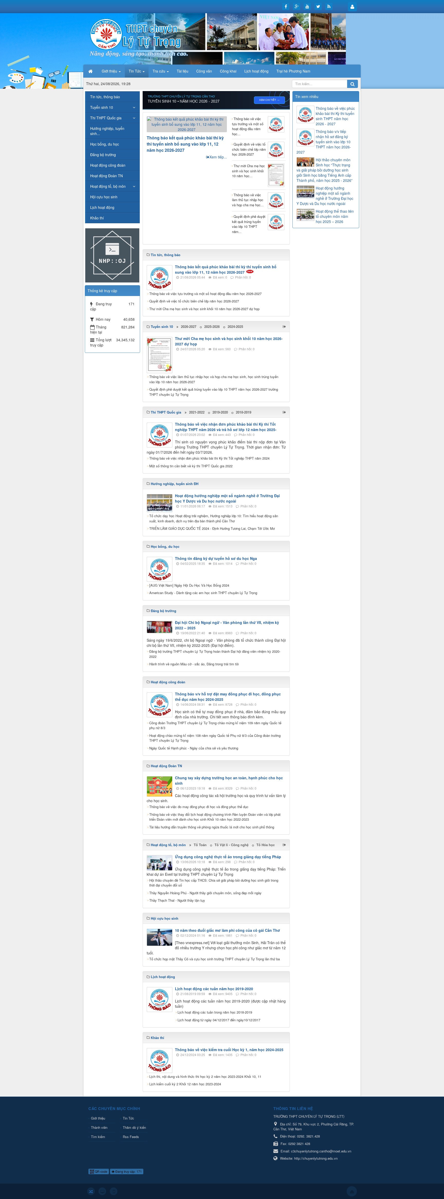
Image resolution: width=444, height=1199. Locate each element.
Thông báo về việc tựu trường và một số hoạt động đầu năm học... (247, 126)
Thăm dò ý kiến (134, 1127)
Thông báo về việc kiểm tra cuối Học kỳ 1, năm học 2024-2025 (229, 1049)
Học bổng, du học (104, 144)
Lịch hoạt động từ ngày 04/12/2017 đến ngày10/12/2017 (219, 1019)
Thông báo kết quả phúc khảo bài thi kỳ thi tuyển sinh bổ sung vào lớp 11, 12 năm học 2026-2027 (185, 144)
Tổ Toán (200, 844)
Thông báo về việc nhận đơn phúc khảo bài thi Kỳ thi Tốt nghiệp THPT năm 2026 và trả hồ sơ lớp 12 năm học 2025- (225, 427)
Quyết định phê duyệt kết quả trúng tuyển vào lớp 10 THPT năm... (248, 224)
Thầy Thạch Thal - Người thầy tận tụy (177, 900)
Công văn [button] (204, 71)
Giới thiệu (98, 1118)
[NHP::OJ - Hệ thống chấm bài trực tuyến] (112, 254)
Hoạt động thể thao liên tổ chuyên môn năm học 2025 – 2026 (335, 216)
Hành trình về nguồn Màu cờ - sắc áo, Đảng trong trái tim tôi (194, 663)
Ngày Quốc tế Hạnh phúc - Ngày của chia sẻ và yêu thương (193, 748)
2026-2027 (188, 326)
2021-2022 (197, 412)
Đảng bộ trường (103, 154)
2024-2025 (235, 326)
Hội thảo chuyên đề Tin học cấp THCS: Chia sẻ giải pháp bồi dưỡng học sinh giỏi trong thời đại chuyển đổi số (213, 883)
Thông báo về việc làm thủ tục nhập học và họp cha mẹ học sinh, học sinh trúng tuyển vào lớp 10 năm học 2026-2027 (213, 379)
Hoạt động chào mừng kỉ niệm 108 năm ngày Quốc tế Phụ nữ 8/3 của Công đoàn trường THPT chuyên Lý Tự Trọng (215, 738)
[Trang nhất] (91, 71)
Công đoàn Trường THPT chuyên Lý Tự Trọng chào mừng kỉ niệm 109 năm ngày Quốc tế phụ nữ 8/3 (215, 725)
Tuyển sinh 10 (101, 107)
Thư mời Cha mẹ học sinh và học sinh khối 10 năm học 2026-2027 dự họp (204, 308)
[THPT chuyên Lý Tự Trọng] (136, 33)
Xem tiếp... (218, 156)
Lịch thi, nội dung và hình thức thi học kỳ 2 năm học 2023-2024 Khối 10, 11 (205, 1076)
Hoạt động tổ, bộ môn (108, 186)
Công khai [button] (228, 71)
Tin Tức (128, 1118)
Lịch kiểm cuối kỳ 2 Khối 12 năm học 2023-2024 (185, 1083)
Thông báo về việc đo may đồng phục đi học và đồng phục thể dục (198, 806)
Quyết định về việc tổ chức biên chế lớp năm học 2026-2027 (249, 149)
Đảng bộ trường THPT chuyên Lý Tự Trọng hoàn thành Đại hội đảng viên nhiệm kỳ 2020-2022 (214, 654)
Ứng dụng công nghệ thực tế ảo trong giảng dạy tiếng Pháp (228, 856)
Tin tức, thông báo (105, 96)
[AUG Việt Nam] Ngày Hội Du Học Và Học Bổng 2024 (189, 585)
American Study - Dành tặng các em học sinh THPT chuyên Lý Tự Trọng (203, 592)
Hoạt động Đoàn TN (106, 175)
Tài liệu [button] (182, 71)
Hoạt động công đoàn (107, 165)
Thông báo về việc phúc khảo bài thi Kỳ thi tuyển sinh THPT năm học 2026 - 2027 (335, 116)
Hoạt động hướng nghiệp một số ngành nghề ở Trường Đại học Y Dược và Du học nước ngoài (227, 498)
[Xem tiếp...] (285, 326)
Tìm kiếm (98, 1136)
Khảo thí (97, 217)
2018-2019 (243, 412)
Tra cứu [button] (159, 71)
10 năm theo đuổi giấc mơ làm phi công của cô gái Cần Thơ (227, 930)
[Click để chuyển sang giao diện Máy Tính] (102, 1191)
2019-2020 (220, 412)
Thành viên (99, 1127)
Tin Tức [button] (135, 71)
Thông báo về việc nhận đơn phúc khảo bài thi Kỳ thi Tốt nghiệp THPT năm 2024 (209, 458)
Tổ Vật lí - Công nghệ (231, 844)
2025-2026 (212, 326)
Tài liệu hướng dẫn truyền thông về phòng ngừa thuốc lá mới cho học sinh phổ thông (211, 827)
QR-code (100, 1171)
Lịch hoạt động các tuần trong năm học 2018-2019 (215, 1012)
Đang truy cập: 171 (128, 1171)
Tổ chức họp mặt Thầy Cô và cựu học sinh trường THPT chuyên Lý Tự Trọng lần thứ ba (214, 958)
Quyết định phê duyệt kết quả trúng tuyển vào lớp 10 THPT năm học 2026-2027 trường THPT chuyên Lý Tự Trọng (213, 392)
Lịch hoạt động (102, 207)
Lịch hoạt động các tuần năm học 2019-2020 (214, 988)
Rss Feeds (131, 1136)
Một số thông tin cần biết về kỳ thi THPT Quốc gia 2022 (191, 465)
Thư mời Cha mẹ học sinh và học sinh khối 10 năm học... (248, 170)
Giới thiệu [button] (110, 71)
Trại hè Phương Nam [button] (293, 71)
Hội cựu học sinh (103, 196)
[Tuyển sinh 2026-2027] (216, 99)
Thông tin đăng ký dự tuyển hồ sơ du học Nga (216, 558)
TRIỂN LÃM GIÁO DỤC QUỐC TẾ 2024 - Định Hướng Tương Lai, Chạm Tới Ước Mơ (212, 528)
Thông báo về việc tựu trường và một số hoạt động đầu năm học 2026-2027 (205, 293)
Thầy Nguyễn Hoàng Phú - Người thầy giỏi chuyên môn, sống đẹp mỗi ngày (205, 892)
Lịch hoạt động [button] (256, 71)
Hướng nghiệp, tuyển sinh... (107, 131)
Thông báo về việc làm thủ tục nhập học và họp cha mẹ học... (248, 199)
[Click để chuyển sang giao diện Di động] (113, 1191)
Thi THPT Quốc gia (106, 117)
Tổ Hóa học (265, 844)
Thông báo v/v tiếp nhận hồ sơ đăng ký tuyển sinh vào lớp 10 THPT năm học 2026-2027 (324, 142)
